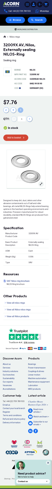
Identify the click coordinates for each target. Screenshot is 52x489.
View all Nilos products (18, 316)
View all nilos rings (16, 303)
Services (6, 368)
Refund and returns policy (14, 419)
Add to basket (14, 137)
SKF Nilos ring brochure (18, 282)
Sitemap (7, 479)
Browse (17, 20)
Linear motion (34, 375)
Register (6, 412)
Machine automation (37, 378)
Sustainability (9, 378)
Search (39, 20)
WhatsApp (44, 11)
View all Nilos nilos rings (19, 309)
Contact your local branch (14, 408)
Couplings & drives (36, 371)
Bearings (32, 364)
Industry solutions (10, 371)
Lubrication (33, 385)
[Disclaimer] (20, 88)
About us (7, 364)
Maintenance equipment (39, 382)
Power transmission (37, 368)
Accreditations (9, 389)
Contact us (23, 481)
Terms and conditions (12, 415)
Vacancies (7, 385)
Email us (6, 405)
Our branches (9, 375)
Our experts (8, 382)
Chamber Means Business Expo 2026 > (38, 403)
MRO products (34, 389)
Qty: (6, 119)
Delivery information (12, 422)
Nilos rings (14, 37)
